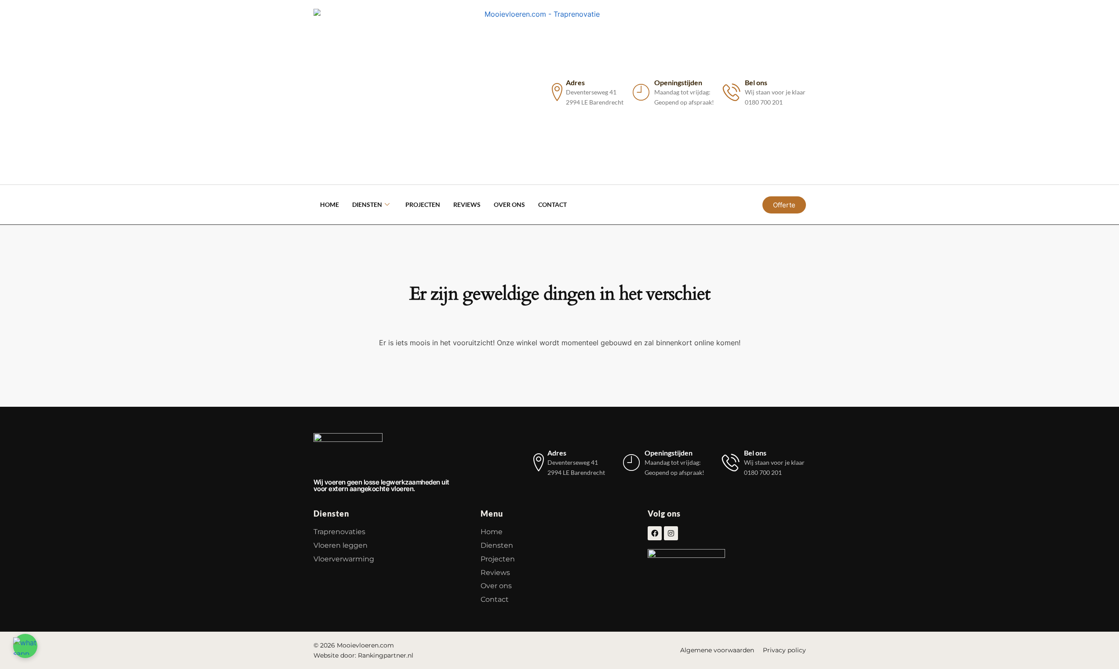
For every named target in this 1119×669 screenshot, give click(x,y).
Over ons (509, 204)
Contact (552, 204)
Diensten (367, 204)
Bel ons (756, 82)
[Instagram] (671, 533)
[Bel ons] (731, 92)
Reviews (467, 204)
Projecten (422, 204)
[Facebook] (655, 533)
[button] (25, 646)
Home (329, 204)
